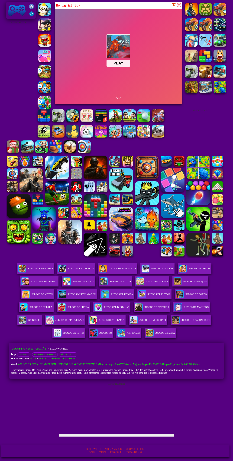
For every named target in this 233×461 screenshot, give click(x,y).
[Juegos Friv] (31, 7)
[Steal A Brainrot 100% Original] (101, 136)
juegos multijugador (44, 354)
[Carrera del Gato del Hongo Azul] (44, 45)
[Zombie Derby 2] (27, 152)
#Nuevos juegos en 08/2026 (112, 364)
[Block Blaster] (205, 61)
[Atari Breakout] (101, 121)
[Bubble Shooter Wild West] (55, 152)
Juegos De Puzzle (83, 281)
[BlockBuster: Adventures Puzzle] (44, 121)
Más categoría (68, 354)
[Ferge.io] (72, 136)
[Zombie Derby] (158, 136)
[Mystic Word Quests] (44, 77)
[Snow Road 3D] (205, 92)
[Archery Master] (84, 152)
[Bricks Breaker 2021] (220, 30)
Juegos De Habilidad (44, 281)
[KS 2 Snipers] (191, 77)
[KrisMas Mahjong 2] (86, 121)
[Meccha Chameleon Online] (158, 121)
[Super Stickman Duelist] (205, 45)
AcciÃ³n (41, 348)
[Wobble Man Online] (191, 45)
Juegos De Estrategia (122, 268)
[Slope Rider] (129, 136)
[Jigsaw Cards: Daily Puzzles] (220, 92)
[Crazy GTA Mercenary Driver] (191, 61)
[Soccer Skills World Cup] (44, 136)
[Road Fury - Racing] (220, 77)
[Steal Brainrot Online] (41, 152)
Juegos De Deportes (40, 268)
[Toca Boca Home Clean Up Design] (143, 136)
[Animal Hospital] (220, 61)
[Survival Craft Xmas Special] (13, 152)
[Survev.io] (205, 14)
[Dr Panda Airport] (44, 14)
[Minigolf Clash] (143, 121)
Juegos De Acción (162, 268)
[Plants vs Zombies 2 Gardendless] (72, 121)
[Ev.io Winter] (220, 14)
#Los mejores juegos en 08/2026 (144, 364)
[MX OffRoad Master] (115, 121)
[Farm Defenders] (191, 92)
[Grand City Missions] (220, 45)
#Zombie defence (85, 364)
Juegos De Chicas (199, 268)
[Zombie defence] (44, 108)
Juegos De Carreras (81, 268)
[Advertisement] (19, 72)
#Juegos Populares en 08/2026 (177, 364)
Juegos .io (24, 354)
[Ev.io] (191, 30)
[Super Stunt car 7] (58, 136)
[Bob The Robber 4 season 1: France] (44, 30)
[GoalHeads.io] (44, 92)
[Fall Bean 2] (44, 61)
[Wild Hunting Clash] (70, 152)
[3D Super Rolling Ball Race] (86, 136)
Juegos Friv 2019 (22, 348)
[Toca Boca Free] (115, 136)
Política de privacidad (109, 452)
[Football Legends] (129, 121)
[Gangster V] (205, 77)
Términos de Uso (133, 452)
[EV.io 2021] (191, 14)
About (92, 452)
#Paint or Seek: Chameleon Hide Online (45, 364)
